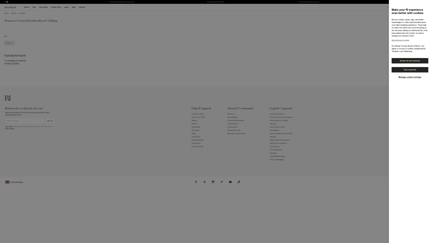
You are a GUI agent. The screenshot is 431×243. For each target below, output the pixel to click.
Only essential (410, 70)
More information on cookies (400, 40)
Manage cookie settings (410, 77)
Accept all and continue (410, 61)
